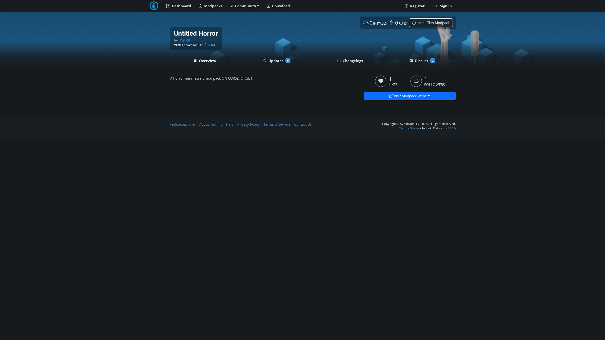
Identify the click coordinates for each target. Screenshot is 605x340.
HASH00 (184, 40)
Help (229, 124)
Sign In (445, 6)
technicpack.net (182, 124)
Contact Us (303, 124)
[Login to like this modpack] (380, 81)
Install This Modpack (433, 22)
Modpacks (212, 6)
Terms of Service (277, 124)
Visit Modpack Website (412, 96)
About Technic (210, 124)
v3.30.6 (451, 128)
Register (417, 6)
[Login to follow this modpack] (416, 81)
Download (280, 6)
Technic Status (409, 128)
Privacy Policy (248, 124)
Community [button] (245, 6)
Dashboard (181, 6)
